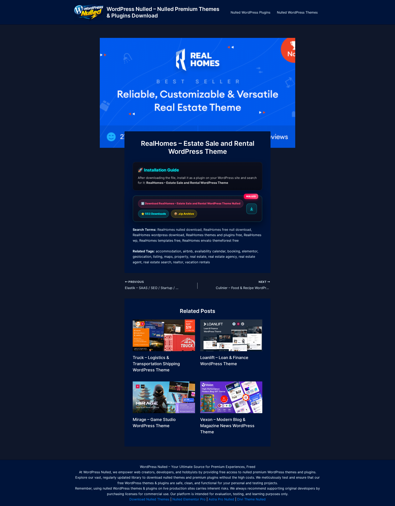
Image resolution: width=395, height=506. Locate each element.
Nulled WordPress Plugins (250, 12)
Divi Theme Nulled (251, 499)
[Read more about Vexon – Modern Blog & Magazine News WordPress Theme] (231, 397)
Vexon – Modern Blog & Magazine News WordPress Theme (227, 425)
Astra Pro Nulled (221, 499)
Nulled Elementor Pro (189, 499)
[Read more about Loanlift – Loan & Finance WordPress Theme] (231, 335)
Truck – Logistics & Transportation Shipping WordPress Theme (156, 363)
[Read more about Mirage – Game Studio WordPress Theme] (164, 397)
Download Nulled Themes (149, 499)
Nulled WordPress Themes (297, 12)
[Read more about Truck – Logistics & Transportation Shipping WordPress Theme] (164, 335)
